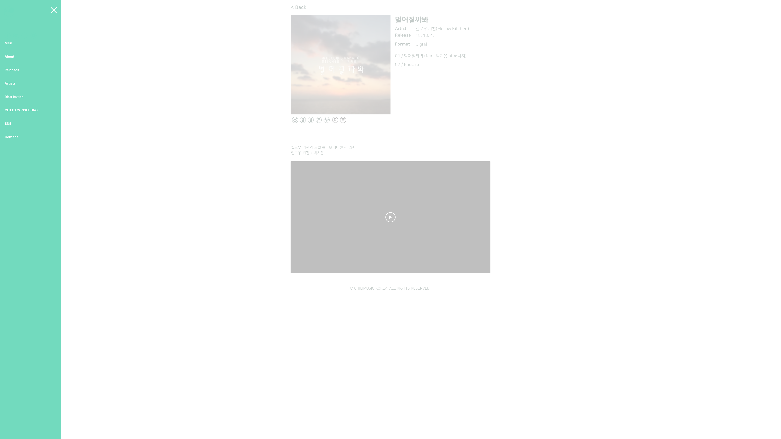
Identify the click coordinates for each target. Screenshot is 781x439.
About (9, 57)
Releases (12, 70)
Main (8, 43)
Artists (10, 83)
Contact (11, 137)
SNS (8, 124)
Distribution (14, 97)
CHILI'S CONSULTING (21, 110)
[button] (54, 10)
